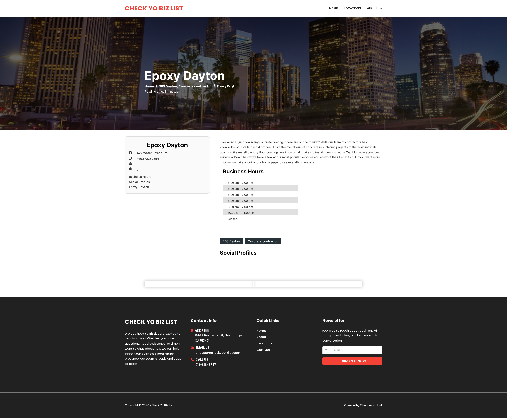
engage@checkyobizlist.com (218, 353)
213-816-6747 (206, 365)
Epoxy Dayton (139, 187)
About (372, 8)
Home (333, 8)
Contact (263, 349)
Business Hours (140, 177)
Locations (352, 8)
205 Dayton (168, 86)
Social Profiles (139, 182)
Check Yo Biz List (154, 8)
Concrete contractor (195, 86)
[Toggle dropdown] (380, 8)
